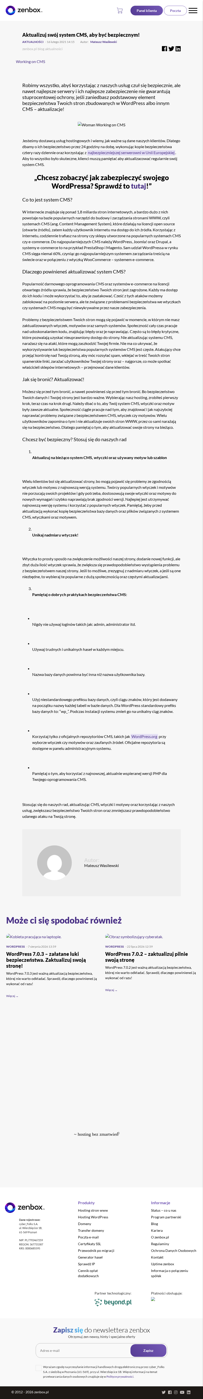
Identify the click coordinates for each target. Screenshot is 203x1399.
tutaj (138, 186)
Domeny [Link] (84, 1224)
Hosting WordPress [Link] (93, 1217)
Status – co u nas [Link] (163, 1210)
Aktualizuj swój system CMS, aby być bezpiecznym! (81, 35)
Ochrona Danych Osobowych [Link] (173, 1250)
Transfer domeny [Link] (91, 1230)
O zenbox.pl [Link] (160, 1237)
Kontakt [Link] (157, 1257)
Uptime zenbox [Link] (162, 1264)
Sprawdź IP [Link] (86, 1264)
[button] (121, 10)
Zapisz (148, 1350)
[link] (24, 10)
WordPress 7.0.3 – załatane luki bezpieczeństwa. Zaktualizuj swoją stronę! (46, 960)
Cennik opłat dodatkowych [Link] (88, 1273)
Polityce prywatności (119, 1376)
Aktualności (33, 42)
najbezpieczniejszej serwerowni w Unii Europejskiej (131, 152)
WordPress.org (144, 736)
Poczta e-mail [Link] (88, 1237)
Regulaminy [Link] (160, 1244)
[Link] (146, 10)
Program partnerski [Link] (166, 1217)
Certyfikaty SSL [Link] (89, 1244)
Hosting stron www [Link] (93, 1210)
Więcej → (12, 996)
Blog (41, 49)
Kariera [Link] (157, 1230)
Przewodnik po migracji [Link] (96, 1250)
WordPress (15, 946)
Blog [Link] (154, 1224)
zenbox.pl (29, 49)
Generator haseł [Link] (90, 1257)
